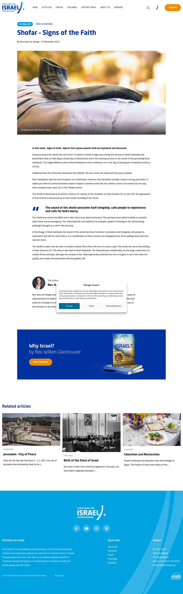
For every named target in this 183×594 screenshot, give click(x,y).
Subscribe (112, 551)
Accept (69, 306)
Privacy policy (59, 576)
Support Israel (88, 8)
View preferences (113, 306)
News (35, 8)
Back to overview (44, 24)
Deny (91, 306)
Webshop (118, 8)
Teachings (72, 8)
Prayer (59, 8)
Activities (47, 8)
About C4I (105, 8)
